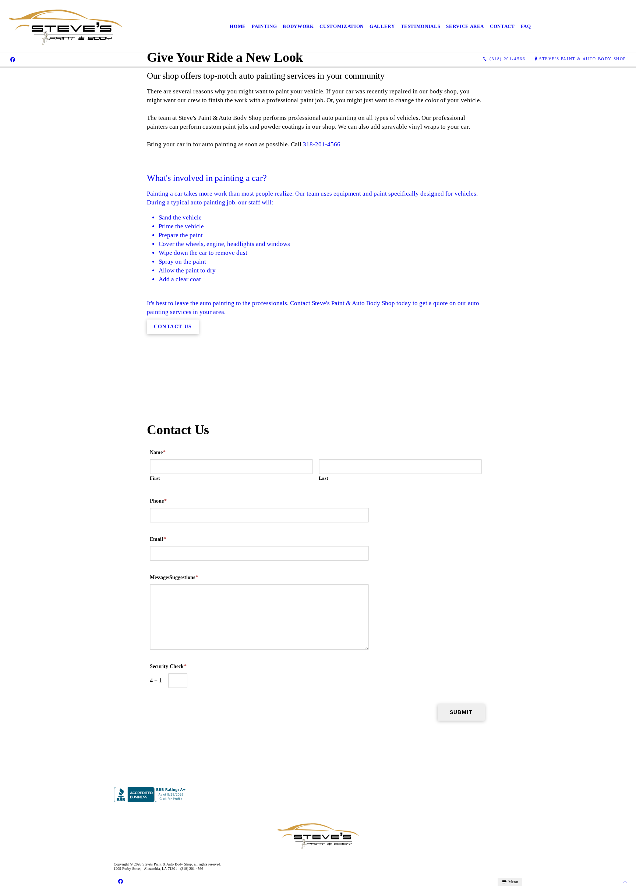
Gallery (382, 26)
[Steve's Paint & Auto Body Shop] (65, 26)
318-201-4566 (321, 144)
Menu (512, 881)
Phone (158, 501)
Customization (341, 26)
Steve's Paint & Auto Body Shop (582, 59)
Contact (502, 26)
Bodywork (298, 26)
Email (158, 539)
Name (158, 452)
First (155, 478)
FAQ (526, 26)
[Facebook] (13, 59)
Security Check (168, 666)
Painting (264, 26)
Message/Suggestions (174, 577)
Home (238, 26)
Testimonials (421, 26)
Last (323, 478)
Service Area (465, 26)
